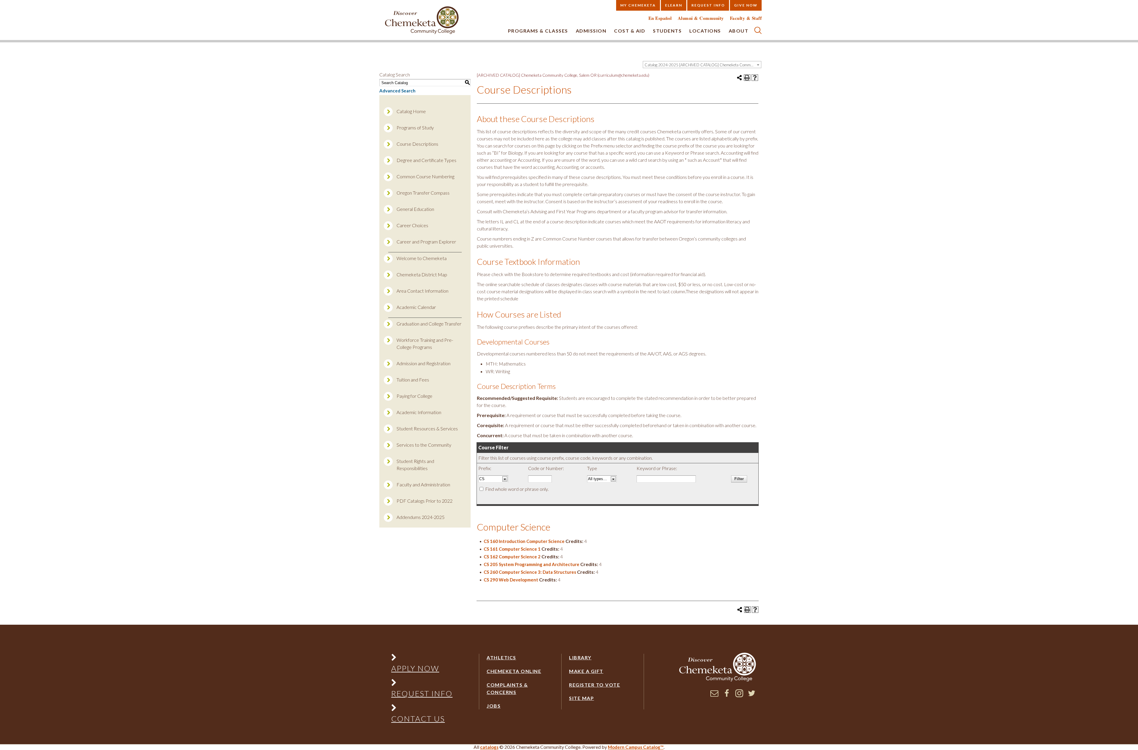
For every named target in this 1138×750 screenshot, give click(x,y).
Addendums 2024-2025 (421, 517)
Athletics (501, 657)
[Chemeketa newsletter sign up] (714, 695)
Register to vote (594, 685)
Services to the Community (424, 445)
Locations (705, 30)
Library (580, 657)
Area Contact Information (422, 291)
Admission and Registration (423, 363)
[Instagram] (739, 695)
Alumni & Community (701, 18)
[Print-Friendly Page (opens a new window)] (747, 77)
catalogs (489, 747)
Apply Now (415, 668)
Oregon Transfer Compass (423, 192)
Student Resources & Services (427, 428)
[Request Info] (421, 684)
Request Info (708, 5)
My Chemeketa (638, 5)
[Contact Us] (421, 709)
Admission (591, 30)
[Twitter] (752, 695)
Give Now (745, 5)
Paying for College (414, 396)
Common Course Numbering (425, 176)
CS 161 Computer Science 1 (512, 549)
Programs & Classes (538, 30)
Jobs (494, 706)
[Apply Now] (421, 659)
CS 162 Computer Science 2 (512, 556)
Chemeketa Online (514, 671)
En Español (660, 18)
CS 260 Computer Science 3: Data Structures (530, 572)
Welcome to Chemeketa (422, 258)
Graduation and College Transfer (429, 323)
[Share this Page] (739, 77)
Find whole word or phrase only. (517, 489)
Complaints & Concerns (507, 688)
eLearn (673, 5)
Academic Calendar (416, 307)
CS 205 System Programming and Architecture (531, 564)
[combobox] (702, 64)
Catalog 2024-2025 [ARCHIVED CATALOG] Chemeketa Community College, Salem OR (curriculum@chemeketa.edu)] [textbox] (703, 64)
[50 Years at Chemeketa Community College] (422, 20)
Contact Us (418, 718)
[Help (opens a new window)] (755, 77)
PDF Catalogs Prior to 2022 (425, 501)
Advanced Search (397, 90)
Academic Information (419, 412)
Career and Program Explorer (426, 241)
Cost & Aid (629, 30)
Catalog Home (411, 111)
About (739, 30)
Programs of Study (415, 127)
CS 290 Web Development (511, 579)
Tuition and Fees (413, 379)
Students (667, 30)
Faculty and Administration (423, 484)
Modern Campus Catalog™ (636, 747)
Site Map (581, 698)
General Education (415, 209)
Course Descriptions (417, 144)
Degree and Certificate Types (426, 160)
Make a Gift (586, 671)
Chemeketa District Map (422, 274)
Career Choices (412, 225)
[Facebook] (727, 695)
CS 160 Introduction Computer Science (524, 541)
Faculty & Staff (746, 18)
